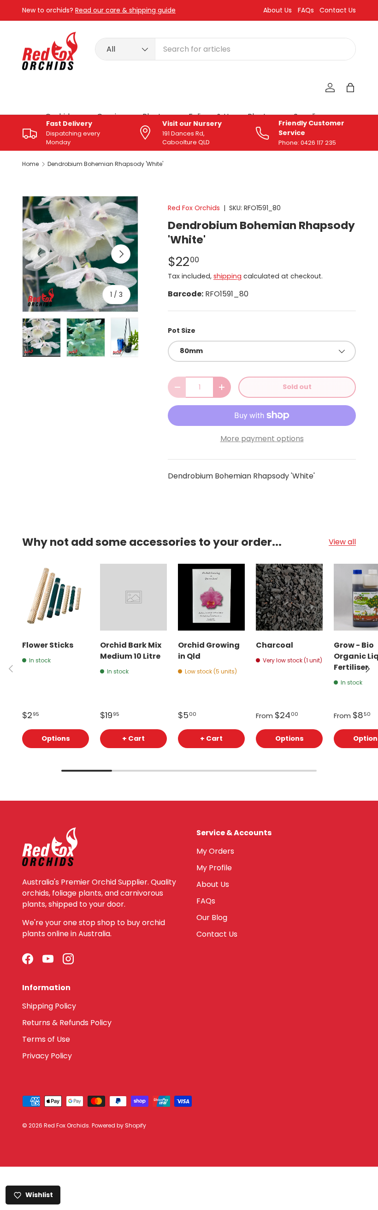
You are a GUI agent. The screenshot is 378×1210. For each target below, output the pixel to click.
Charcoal (274, 645)
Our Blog (211, 917)
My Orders (215, 851)
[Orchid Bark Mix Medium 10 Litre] (133, 597)
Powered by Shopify (119, 1125)
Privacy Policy (47, 1056)
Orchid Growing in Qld (209, 650)
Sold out (297, 386)
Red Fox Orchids (194, 207)
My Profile (214, 867)
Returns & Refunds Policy (67, 1022)
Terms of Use (46, 1039)
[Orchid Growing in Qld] (211, 597)
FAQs (306, 10)
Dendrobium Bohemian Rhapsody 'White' (105, 164)
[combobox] (225, 49)
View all (342, 542)
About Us (277, 10)
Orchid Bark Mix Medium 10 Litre (130, 650)
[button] (350, 87)
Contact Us (337, 10)
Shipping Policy (49, 1006)
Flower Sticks (47, 645)
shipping (227, 276)
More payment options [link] (262, 438)
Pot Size (181, 330)
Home (30, 164)
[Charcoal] (289, 597)
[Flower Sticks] (55, 597)
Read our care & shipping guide (125, 10)
